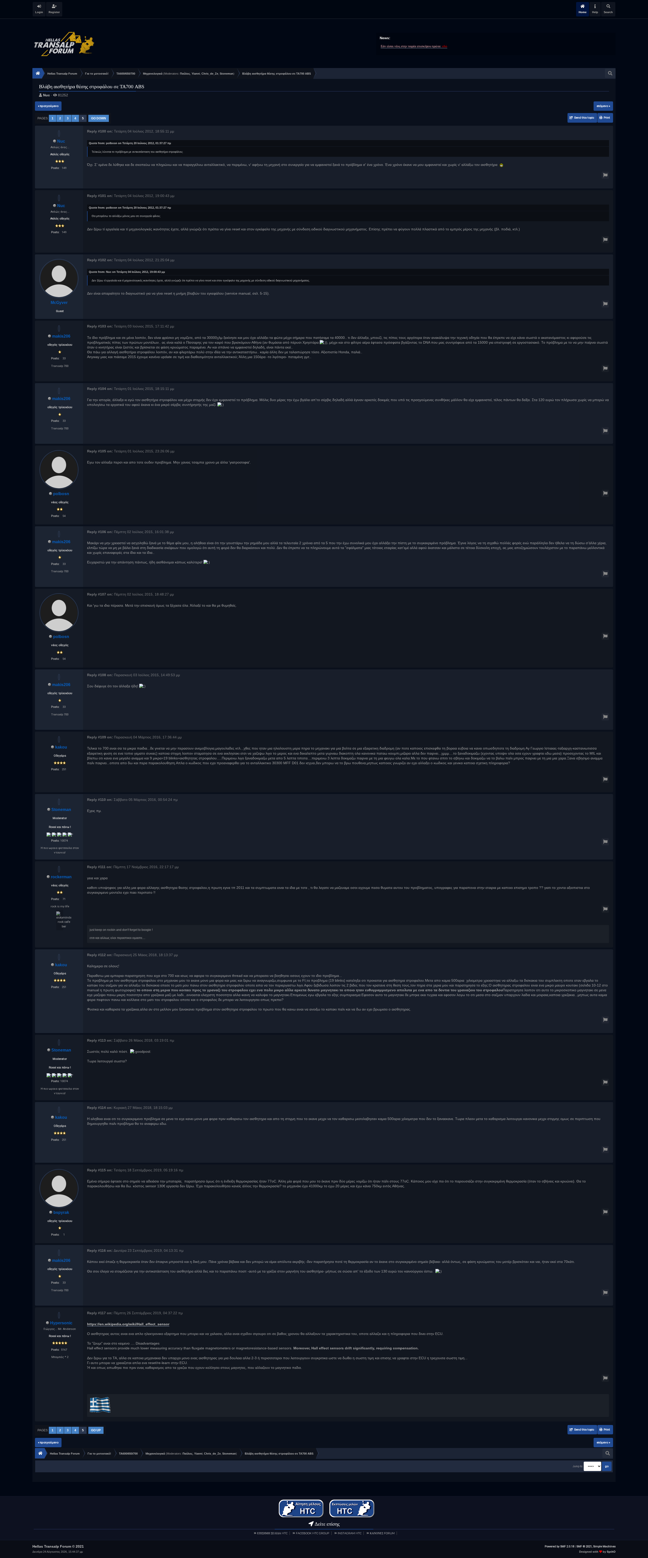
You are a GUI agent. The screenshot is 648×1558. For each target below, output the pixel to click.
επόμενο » (603, 106)
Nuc (46, 95)
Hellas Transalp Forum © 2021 (58, 1546)
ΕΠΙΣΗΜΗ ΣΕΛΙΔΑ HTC (272, 1533)
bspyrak (61, 1212)
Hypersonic (61, 1323)
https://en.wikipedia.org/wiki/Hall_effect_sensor (128, 1324)
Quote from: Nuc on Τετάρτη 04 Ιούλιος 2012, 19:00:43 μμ (127, 271)
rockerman (61, 877)
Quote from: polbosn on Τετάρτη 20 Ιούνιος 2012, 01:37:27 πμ (130, 143)
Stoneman (226, 73)
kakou (61, 747)
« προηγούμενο (48, 106)
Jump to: (578, 1466)
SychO (611, 1551)
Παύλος (185, 73)
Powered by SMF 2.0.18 (559, 1546)
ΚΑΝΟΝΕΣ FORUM (382, 1533)
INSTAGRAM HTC (349, 1533)
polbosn (61, 494)
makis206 (61, 336)
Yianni (196, 73)
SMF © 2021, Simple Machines (596, 1546)
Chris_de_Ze (209, 73)
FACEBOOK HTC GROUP (312, 1533)
